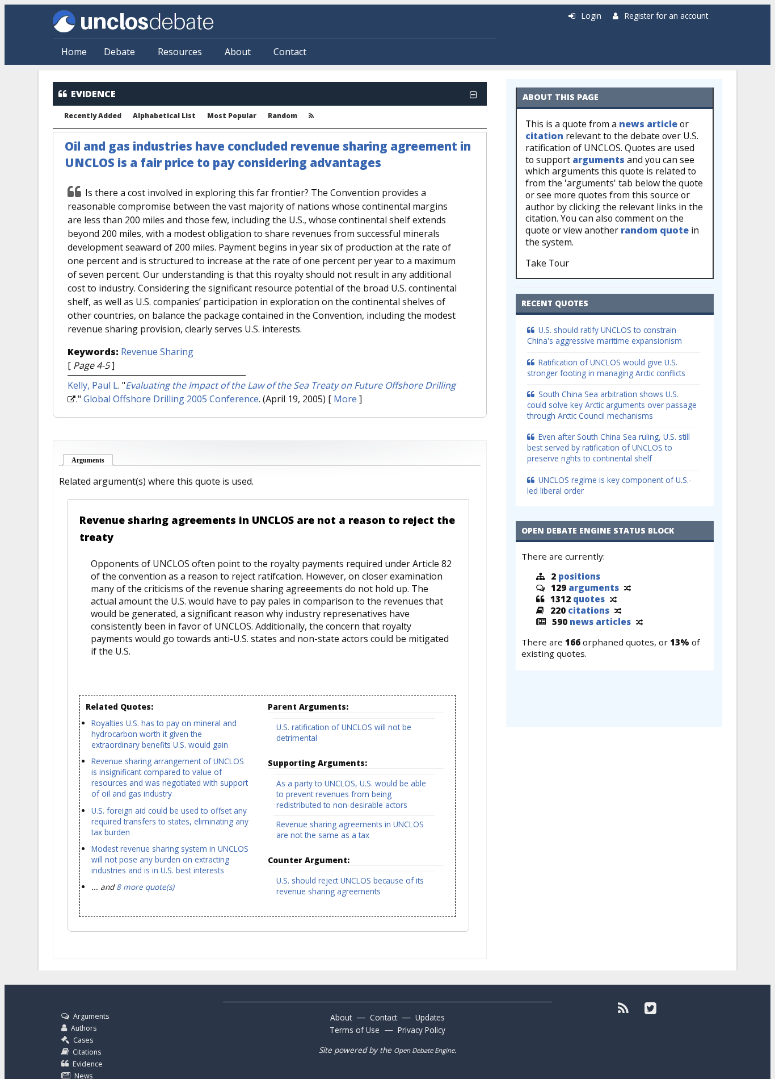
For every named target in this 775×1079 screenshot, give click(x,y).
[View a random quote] (613, 599)
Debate (119, 51)
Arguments (92, 460)
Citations (87, 1052)
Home (74, 51)
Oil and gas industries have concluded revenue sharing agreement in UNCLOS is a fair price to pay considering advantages (268, 154)
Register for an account (666, 15)
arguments (598, 159)
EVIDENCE (93, 94)
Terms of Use (355, 1029)
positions (579, 576)
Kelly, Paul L (93, 385)
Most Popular (231, 115)
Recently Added (92, 115)
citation (544, 136)
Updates (430, 1017)
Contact (289, 51)
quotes (589, 599)
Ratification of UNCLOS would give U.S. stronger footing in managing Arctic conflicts (606, 367)
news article (648, 124)
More (345, 399)
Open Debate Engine (424, 1050)
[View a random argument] (627, 587)
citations (588, 610)
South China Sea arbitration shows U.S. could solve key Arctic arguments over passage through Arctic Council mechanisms (612, 405)
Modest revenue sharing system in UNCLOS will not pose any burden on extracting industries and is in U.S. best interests (169, 859)
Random (282, 115)
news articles (600, 621)
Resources (180, 51)
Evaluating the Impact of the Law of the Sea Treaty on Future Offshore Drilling (290, 385)
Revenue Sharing (157, 351)
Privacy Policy (421, 1029)
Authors (83, 1028)
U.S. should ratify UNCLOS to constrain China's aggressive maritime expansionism (604, 335)
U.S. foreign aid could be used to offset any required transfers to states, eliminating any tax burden (169, 821)
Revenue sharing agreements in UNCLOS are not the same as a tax (350, 829)
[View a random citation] (618, 610)
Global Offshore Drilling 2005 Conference (171, 399)
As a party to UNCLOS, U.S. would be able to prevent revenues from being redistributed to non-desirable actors (351, 794)
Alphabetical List (164, 115)
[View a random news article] (639, 621)
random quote (655, 230)
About (238, 51)
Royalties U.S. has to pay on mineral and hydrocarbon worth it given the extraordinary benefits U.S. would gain (164, 734)
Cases (83, 1040)
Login (591, 15)
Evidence (88, 1064)
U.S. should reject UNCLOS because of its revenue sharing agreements (350, 886)
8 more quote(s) (145, 886)
